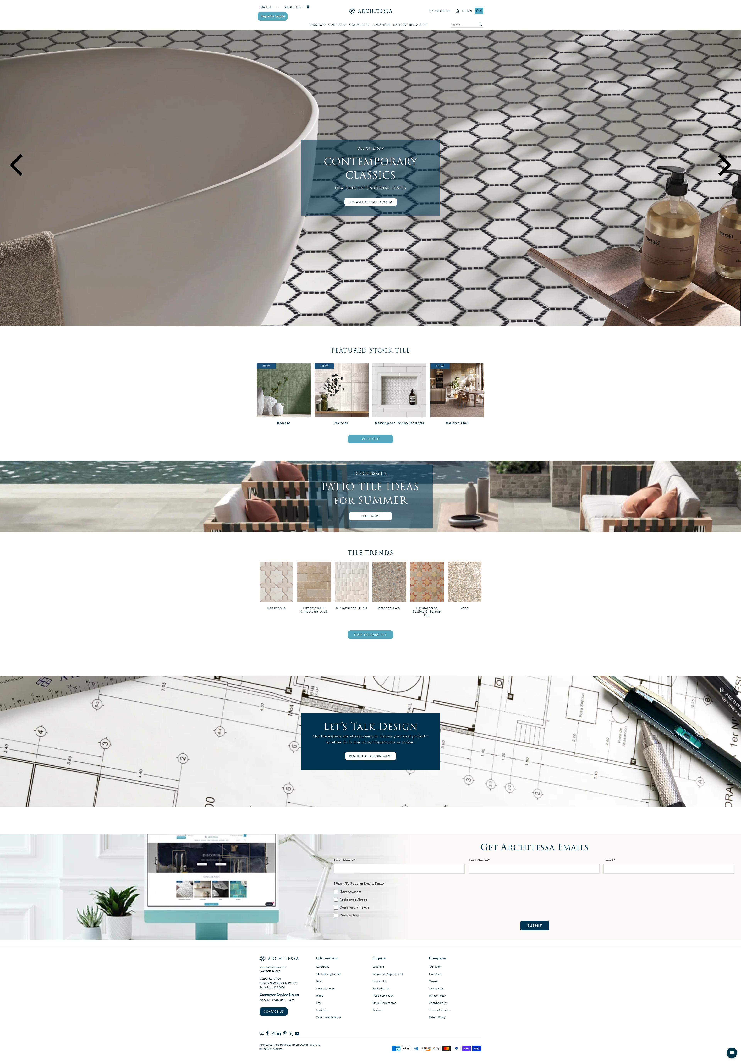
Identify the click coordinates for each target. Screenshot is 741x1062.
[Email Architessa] (262, 1033)
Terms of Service (439, 1010)
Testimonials (436, 988)
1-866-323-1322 (270, 971)
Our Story (435, 974)
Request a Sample (273, 16)
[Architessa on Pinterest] (285, 1033)
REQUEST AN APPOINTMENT (370, 756)
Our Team (435, 966)
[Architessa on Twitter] (291, 1034)
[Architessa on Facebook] (267, 1033)
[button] (317, 25)
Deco (464, 590)
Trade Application (383, 995)
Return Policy (437, 1017)
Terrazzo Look (389, 590)
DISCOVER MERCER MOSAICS (371, 202)
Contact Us (274, 1011)
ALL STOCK (370, 439)
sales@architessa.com (273, 967)
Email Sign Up (380, 988)
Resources (322, 966)
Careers (433, 981)
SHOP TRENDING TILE (370, 634)
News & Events (325, 988)
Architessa (276, 1049)
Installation (322, 1010)
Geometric (276, 590)
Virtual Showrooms (384, 1002)
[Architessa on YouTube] (297, 1034)
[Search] (480, 25)
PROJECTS (443, 11)
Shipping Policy (438, 1002)
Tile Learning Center (328, 974)
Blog (319, 981)
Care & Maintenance (328, 1017)
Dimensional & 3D (352, 590)
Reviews (377, 1010)
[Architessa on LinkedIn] (279, 1033)
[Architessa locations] (308, 7)
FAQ (318, 1002)
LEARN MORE (371, 516)
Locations (378, 966)
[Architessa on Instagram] (273, 1033)
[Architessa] (370, 11)
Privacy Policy (437, 995)
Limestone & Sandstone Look (314, 590)
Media (319, 995)
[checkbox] (534, 903)
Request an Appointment (387, 974)
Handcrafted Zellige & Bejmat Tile (427, 590)
